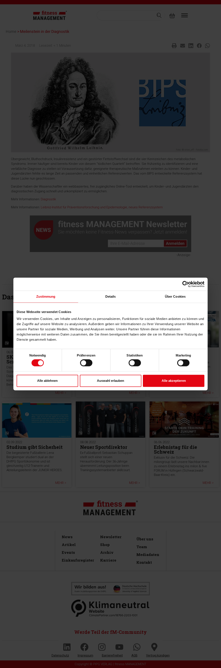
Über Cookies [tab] (175, 296)
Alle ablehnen (47, 380)
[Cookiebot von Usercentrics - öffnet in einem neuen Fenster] (185, 284)
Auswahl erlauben (110, 380)
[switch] (86, 363)
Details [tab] (110, 296)
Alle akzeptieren (174, 380)
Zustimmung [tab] (45, 296)
